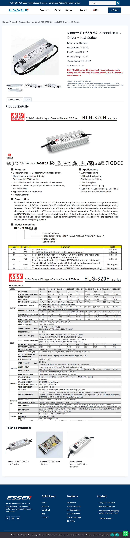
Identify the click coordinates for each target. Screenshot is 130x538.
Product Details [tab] (14, 99)
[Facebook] (8, 518)
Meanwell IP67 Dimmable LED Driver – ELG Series (79, 464)
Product (43, 10)
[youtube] (18, 518)
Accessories (80, 81)
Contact (83, 10)
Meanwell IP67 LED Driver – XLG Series (18, 463)
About (58, 10)
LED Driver (88, 81)
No (117, 535)
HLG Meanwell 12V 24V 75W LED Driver (83, 83)
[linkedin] (13, 518)
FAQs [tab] (28, 99)
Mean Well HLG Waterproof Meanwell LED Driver (97, 85)
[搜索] (118, 3)
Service (69, 10)
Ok (112, 535)
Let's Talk (114, 10)
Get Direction (105, 518)
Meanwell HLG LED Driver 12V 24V (105, 87)
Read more (12, 471)
